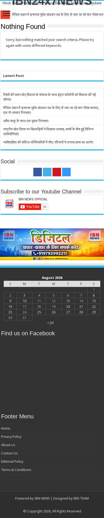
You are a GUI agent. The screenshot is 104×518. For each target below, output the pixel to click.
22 (94, 307)
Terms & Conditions (16, 470)
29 (94, 312)
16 (10, 307)
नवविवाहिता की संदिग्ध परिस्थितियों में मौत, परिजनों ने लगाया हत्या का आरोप (48, 142)
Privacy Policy (11, 437)
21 (81, 307)
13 (68, 301)
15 (94, 301)
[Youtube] (57, 172)
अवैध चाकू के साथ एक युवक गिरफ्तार (26, 121)
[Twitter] (47, 172)
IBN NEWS (42, 498)
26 (53, 312)
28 (81, 312)
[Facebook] (37, 172)
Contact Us (9, 453)
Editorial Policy (12, 461)
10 (24, 301)
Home (5, 428)
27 (68, 312)
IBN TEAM (81, 498)
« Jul (50, 323)
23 (10, 312)
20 (68, 307)
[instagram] (66, 172)
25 (39, 312)
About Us (8, 445)
